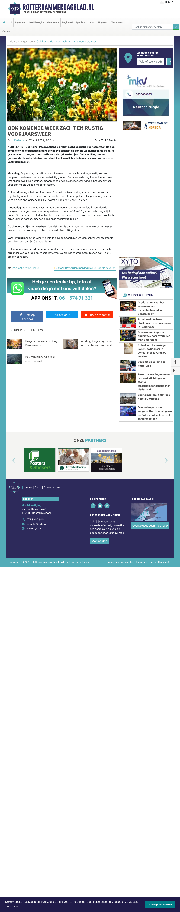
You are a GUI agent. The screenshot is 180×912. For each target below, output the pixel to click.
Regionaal (67, 22)
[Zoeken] (176, 27)
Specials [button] (80, 22)
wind (28, 267)
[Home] (4, 22)
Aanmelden (99, 541)
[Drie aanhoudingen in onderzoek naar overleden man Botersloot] (128, 335)
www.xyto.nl (34, 528)
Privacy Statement (159, 562)
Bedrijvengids (36, 22)
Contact (6, 31)
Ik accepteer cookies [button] (160, 904)
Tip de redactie (99, 315)
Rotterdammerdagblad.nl (58, 7)
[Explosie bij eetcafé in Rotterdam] (128, 365)
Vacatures (117, 22)
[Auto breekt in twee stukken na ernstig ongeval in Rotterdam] (128, 322)
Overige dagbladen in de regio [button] (150, 525)
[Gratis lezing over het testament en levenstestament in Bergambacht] (128, 306)
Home (13, 41)
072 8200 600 (35, 519)
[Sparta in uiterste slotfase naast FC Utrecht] (128, 398)
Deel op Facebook (27, 317)
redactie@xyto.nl (36, 524)
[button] (10, 461)
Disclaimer (141, 562)
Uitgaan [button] (102, 22)
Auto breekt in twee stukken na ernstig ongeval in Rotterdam (154, 323)
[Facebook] (93, 505)
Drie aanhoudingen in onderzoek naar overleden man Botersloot (154, 336)
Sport (92, 22)
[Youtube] (100, 505)
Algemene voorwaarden (120, 562)
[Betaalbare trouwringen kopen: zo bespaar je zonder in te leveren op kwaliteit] (128, 348)
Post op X (63, 315)
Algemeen (20, 22)
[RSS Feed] (107, 505)
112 (10, 22)
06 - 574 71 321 (76, 298)
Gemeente (53, 22)
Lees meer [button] (12, 906)
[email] (175, 371)
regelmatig (18, 267)
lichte (36, 267)
